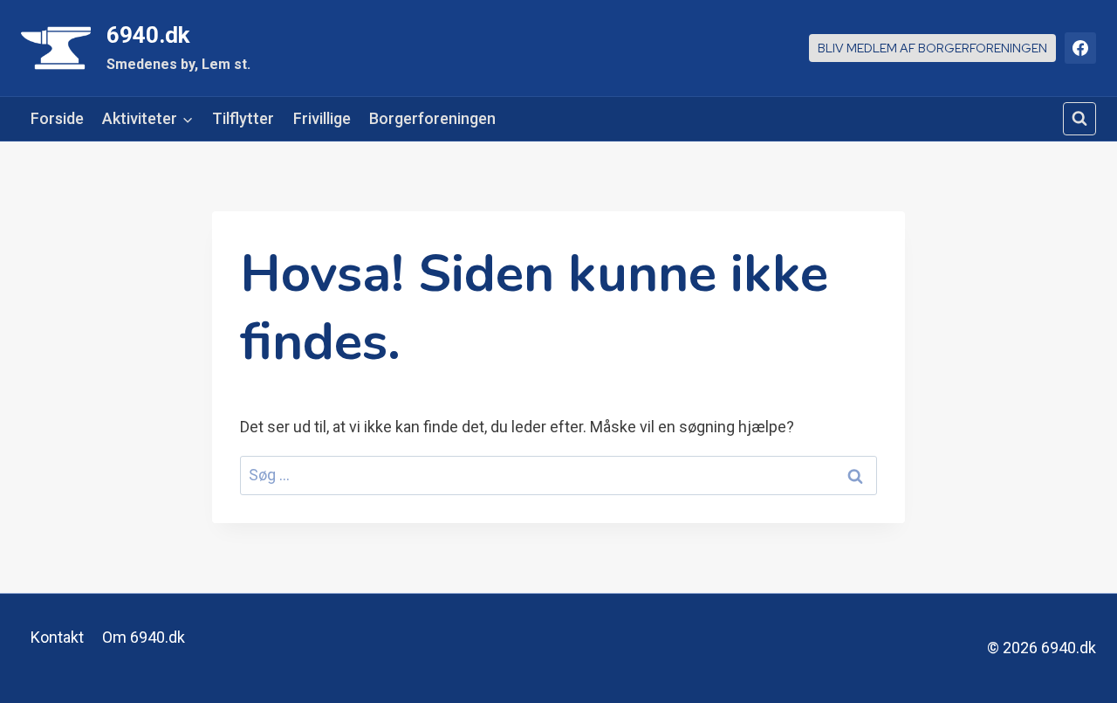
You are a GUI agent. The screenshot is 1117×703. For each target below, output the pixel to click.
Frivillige (322, 118)
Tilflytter (243, 118)
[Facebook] (1080, 48)
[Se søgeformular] (1079, 118)
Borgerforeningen (432, 118)
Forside (57, 118)
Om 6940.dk (143, 637)
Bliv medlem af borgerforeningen (932, 47)
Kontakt (57, 637)
